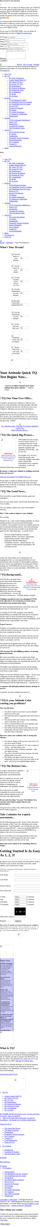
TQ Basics (12, 134)
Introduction (13, 124)
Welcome (9, 243)
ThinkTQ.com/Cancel (24, 33)
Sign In (19, 64)
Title (1, 46)
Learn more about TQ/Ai (9, 1074)
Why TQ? (8, 74)
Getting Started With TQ (17, 80)
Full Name (3, 37)
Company (3, 44)
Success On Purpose (16, 108)
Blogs (6, 148)
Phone (2, 42)
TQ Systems (8, 1186)
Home (2, 243)
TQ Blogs (3, 1166)
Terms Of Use (9, 1142)
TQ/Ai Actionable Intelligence (19, 120)
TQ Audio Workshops (16, 112)
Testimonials (13, 116)
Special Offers (9, 1172)
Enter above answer (7, 917)
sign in (10, 869)
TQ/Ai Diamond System (17, 100)
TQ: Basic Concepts (11, 1130)
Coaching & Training (16, 126)
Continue (4, 60)
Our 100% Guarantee (11, 1194)
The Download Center (17, 128)
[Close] (1, 4)
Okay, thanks (5, 1224)
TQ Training (6, 1146)
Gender (2, 897)
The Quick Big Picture (17, 132)
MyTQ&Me (19, 1115)
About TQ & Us (6, 1124)
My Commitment (15, 92)
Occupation (4, 904)
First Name (4, 875)
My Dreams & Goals (16, 90)
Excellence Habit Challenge (14, 1180)
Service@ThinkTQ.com (30, 1203)
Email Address (5, 886)
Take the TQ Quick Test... (24, 1061)
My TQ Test (8, 1100)
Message (3, 58)
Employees (4, 49)
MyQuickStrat (5, 1162)
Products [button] (7, 98)
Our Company (14, 142)
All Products (8, 1178)
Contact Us (13, 144)
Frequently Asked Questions (19, 138)
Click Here (4, 1220)
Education (3, 902)
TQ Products (6, 1168)
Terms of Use (4, 1205)
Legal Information (15, 146)
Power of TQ (13, 106)
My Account (27, 64)
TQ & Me (12, 94)
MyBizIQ (3, 1158)
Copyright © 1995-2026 (8, 1200)
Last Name (4, 880)
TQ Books (12, 110)
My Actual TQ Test (16, 84)
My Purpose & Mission (17, 88)
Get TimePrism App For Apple (19, 104)
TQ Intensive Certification (18, 114)
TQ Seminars (9, 1192)
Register (36, 64)
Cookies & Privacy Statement (21, 1205)
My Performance (15, 86)
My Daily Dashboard (16, 78)
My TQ (5, 1092)
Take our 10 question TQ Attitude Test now (15, 477)
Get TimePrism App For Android (20, 102)
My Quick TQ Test (15, 82)
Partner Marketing (15, 140)
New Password (5, 891)
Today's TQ (13, 122)
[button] (7, 76)
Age (1, 899)
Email (2, 39)
